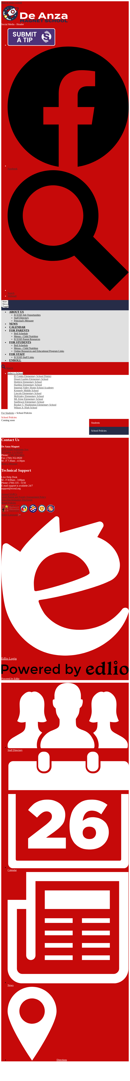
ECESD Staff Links (24, 357)
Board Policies (8, 502)
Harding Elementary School (28, 384)
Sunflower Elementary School (29, 402)
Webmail (12, 296)
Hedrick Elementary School (28, 382)
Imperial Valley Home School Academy (34, 387)
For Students (7, 413)
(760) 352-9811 (16, 455)
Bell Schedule (21, 333)
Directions (62, 1060)
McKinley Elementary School (29, 396)
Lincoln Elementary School (27, 393)
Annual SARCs (9, 494)
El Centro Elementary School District (32, 376)
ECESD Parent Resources (27, 339)
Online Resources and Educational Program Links (39, 351)
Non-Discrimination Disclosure (16, 500)
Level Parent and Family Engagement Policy (23, 497)
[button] (16, 311)
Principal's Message (24, 320)
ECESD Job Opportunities (27, 315)
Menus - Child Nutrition (26, 336)
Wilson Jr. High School (25, 407)
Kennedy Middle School (26, 390)
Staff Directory (21, 317)
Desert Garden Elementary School (31, 379)
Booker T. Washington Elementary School (35, 404)
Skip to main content (11, 2)
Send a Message (9, 463)
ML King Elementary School (28, 399)
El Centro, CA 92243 (15, 451)
